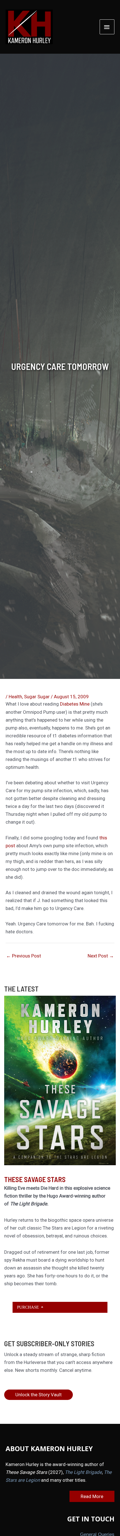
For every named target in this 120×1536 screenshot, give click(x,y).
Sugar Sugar (37, 696)
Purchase (28, 1307)
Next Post (101, 956)
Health (15, 696)
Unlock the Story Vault (38, 1394)
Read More (92, 1496)
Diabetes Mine (75, 704)
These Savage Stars (35, 1179)
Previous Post (23, 956)
